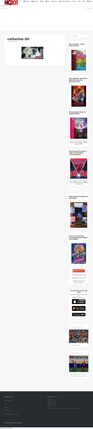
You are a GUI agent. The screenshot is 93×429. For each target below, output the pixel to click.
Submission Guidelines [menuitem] (65, 1)
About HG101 (49, 399)
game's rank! (82, 297)
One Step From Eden (9, 410)
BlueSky (3, 5)
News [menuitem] (42, 1)
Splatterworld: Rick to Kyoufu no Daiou (12, 414)
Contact (49, 406)
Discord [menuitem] (74, 1)
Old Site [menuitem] (90, 1)
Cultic (6, 404)
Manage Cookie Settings (6, 428)
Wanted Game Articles (51, 404)
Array (20, 422)
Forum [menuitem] (79, 1)
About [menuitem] (84, 1)
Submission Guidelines (51, 401)
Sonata (6, 407)
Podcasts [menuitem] (55, 1)
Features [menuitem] (35, 1)
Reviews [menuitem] (27, 1)
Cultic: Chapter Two (8, 400)
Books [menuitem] (48, 1)
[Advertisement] (46, 20)
